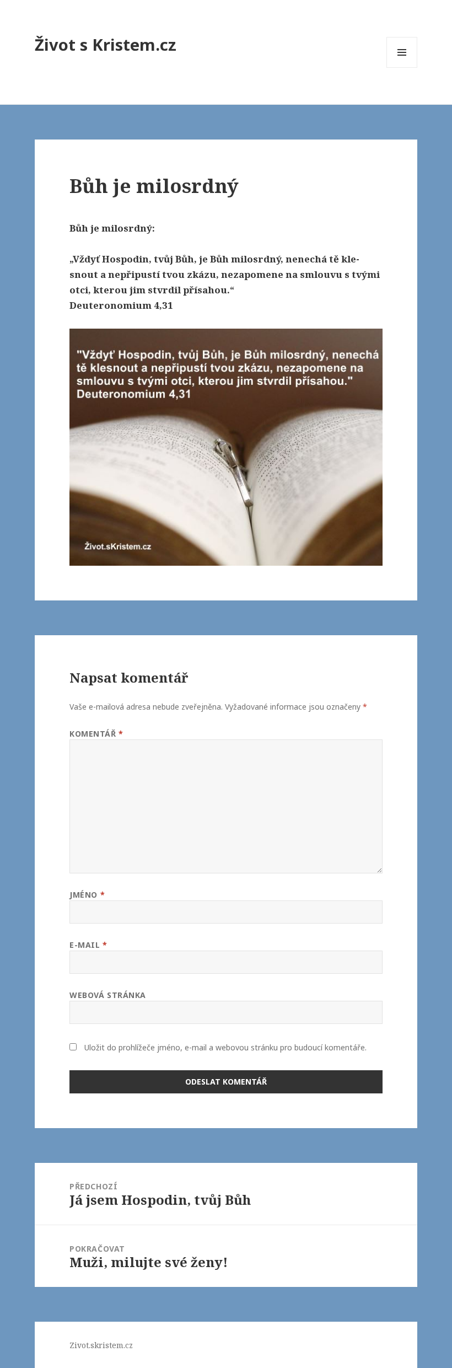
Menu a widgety (402, 67)
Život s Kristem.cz (105, 44)
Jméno (87, 894)
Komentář (96, 733)
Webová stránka (107, 995)
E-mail (88, 945)
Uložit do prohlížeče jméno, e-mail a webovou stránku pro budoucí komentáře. (225, 1047)
